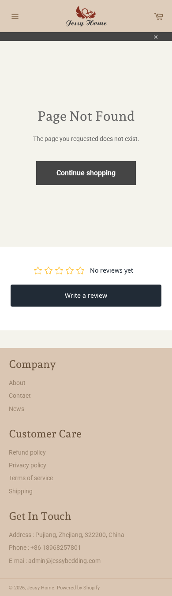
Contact (20, 395)
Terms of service (31, 477)
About (17, 382)
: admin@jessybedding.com (63, 560)
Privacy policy (27, 465)
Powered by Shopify (78, 588)
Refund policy (27, 452)
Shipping (21, 491)
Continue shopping (86, 173)
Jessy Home (40, 588)
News (16, 408)
